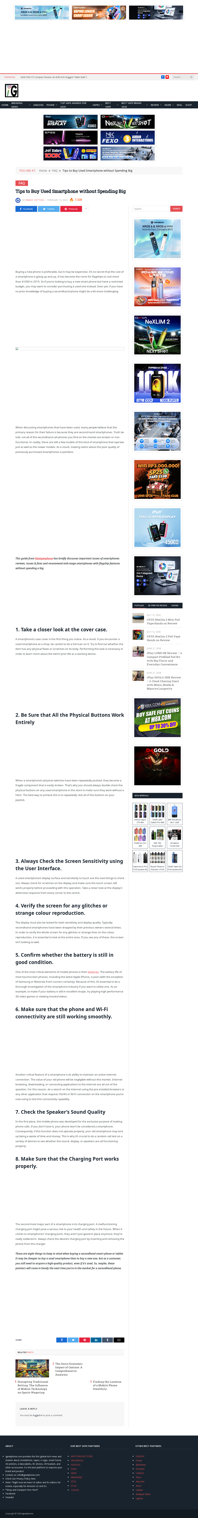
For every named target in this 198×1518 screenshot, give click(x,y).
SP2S (73, 1481)
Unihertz (140, 1473)
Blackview (141, 1464)
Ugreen (139, 1498)
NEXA (73, 1473)
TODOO (75, 1489)
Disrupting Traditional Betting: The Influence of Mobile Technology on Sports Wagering (33, 1387)
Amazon (38, 104)
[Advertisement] (99, 47)
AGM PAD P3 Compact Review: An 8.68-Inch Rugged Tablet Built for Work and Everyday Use (55, 77)
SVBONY (140, 1456)
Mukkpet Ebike (143, 1494)
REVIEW (155, 104)
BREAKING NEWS (16, 104)
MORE (168, 104)
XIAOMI (174, 605)
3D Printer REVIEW (157, 605)
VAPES (96, 104)
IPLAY (74, 1485)
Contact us (10, 1474)
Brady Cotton (35, 199)
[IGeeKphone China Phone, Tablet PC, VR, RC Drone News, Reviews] (11, 91)
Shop (188, 104)
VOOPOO (75, 1464)
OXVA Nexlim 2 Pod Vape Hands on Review (163, 638)
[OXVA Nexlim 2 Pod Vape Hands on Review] (138, 635)
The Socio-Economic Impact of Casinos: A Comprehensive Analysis (68, 1369)
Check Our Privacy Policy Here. (20, 1478)
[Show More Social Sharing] (86, 209)
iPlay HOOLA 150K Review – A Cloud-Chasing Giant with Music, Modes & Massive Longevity (164, 683)
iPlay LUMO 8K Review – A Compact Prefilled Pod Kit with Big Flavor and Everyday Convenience (164, 658)
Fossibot (140, 1468)
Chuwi (139, 1460)
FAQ (22, 183)
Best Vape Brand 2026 (131, 104)
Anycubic (140, 1481)
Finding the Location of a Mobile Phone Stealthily (107, 1385)
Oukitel (139, 1489)
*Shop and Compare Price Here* (21, 1489)
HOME (5, 104)
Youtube (9, 1497)
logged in (37, 1415)
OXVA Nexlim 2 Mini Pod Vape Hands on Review (163, 621)
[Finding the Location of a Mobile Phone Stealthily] (107, 1368)
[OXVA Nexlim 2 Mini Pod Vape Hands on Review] (138, 618)
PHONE (50, 104)
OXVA (73, 1468)
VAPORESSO (77, 1460)
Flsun (138, 1477)
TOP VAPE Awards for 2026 (73, 104)
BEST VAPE (108, 104)
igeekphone (27, 1513)
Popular (139, 605)
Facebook (10, 1493)
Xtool (138, 1485)
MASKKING (76, 1477)
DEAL (179, 104)
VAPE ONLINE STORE (82, 1456)
